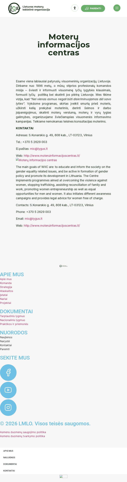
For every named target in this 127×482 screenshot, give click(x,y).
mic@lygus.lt (39, 148)
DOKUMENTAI (10, 464)
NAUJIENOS (9, 457)
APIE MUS (8, 451)
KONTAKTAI (9, 470)
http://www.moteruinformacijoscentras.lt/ (52, 155)
